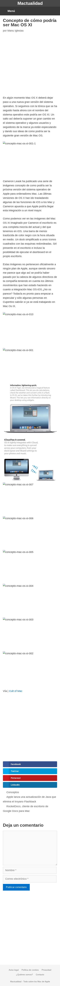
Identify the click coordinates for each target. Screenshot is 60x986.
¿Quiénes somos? (24, 974)
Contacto (40, 974)
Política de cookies (30, 970)
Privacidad (46, 970)
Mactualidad (30, 3)
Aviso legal (14, 970)
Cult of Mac (15, 691)
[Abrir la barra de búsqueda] (55, 11)
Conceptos (12, 792)
